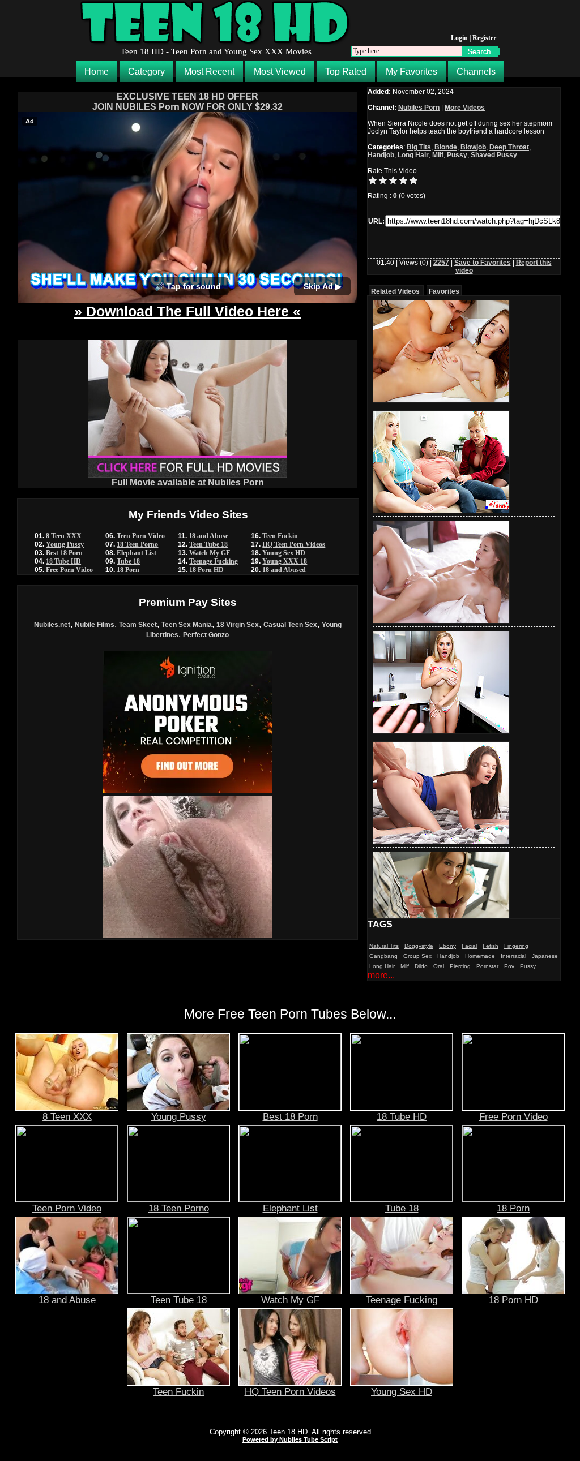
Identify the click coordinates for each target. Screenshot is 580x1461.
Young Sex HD (283, 553)
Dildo (421, 966)
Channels (476, 71)
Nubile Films (94, 625)
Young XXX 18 (284, 561)
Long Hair (413, 155)
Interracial (513, 956)
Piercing (460, 966)
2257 (441, 263)
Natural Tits (384, 946)
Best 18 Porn (64, 553)
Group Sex (417, 956)
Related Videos (395, 291)
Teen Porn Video (141, 536)
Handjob (381, 155)
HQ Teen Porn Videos (293, 544)
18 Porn (128, 570)
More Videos (465, 107)
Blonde (445, 147)
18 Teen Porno (137, 544)
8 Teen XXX (64, 536)
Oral (438, 966)
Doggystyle (418, 946)
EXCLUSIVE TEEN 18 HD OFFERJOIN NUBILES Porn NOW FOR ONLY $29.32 (187, 101)
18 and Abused (284, 570)
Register (484, 38)
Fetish (490, 946)
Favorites (444, 291)
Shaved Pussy (494, 155)
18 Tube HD (63, 561)
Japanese (545, 956)
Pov (509, 966)
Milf (437, 155)
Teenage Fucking (213, 561)
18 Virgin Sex (237, 625)
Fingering (516, 946)
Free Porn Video (69, 570)
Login (459, 38)
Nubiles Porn (419, 107)
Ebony (447, 946)
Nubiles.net (52, 625)
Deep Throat (509, 147)
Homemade (480, 956)
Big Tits (419, 147)
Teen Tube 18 (208, 544)
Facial (469, 946)
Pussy (457, 155)
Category (146, 71)
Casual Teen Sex (290, 625)
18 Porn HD (206, 570)
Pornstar (487, 966)
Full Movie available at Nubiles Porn (188, 482)
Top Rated (345, 71)
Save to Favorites (482, 263)
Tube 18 (128, 561)
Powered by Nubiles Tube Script (290, 1439)
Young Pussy (65, 544)
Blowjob (473, 147)
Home (96, 71)
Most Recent (209, 71)
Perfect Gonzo (206, 635)
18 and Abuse (208, 536)
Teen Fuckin (280, 536)
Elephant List (136, 553)
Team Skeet (138, 625)
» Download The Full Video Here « (187, 311)
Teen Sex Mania (186, 625)
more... (381, 975)
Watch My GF (209, 553)
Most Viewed (280, 71)
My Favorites (411, 71)
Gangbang (383, 956)
